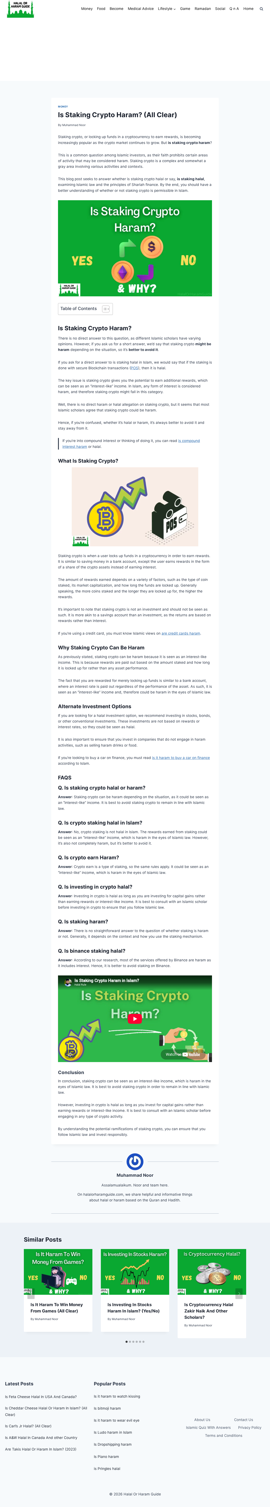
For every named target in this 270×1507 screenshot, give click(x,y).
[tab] (127, 1342)
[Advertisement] (135, 49)
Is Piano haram (106, 1457)
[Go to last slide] (31, 1293)
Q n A (234, 9)
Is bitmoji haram (107, 1408)
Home (248, 9)
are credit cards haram (181, 633)
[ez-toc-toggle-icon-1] (103, 309)
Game (185, 9)
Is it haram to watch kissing (117, 1396)
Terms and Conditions (223, 1435)
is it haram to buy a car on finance (181, 758)
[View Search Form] (261, 8)
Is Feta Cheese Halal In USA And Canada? (41, 1397)
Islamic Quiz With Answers (208, 1427)
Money (87, 9)
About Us (202, 1420)
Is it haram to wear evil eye (116, 1420)
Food (101, 9)
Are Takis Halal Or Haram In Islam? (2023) (40, 1449)
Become (116, 9)
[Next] (239, 1293)
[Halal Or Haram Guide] (20, 9)
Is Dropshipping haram (113, 1444)
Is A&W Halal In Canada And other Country (41, 1438)
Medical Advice (141, 9)
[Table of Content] (105, 309)
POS (134, 368)
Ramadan (203, 9)
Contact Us (243, 1420)
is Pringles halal (107, 1469)
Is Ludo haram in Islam (113, 1432)
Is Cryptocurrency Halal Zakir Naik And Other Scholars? (208, 1311)
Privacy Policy (249, 1427)
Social (220, 9)
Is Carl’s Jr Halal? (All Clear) (28, 1426)
